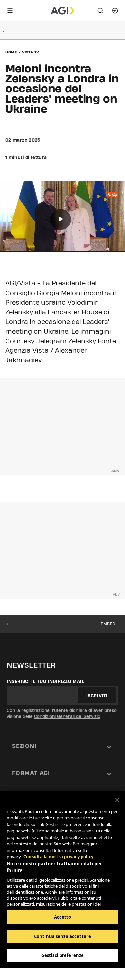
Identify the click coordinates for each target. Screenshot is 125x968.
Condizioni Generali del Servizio (67, 716)
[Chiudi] (117, 800)
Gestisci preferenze (62, 955)
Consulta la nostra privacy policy (58, 857)
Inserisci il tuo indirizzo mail (45, 681)
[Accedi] (115, 10)
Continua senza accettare (62, 936)
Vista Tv (30, 52)
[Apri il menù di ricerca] (100, 10)
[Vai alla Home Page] (62, 10)
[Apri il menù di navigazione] (10, 10)
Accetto (62, 917)
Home (11, 52)
